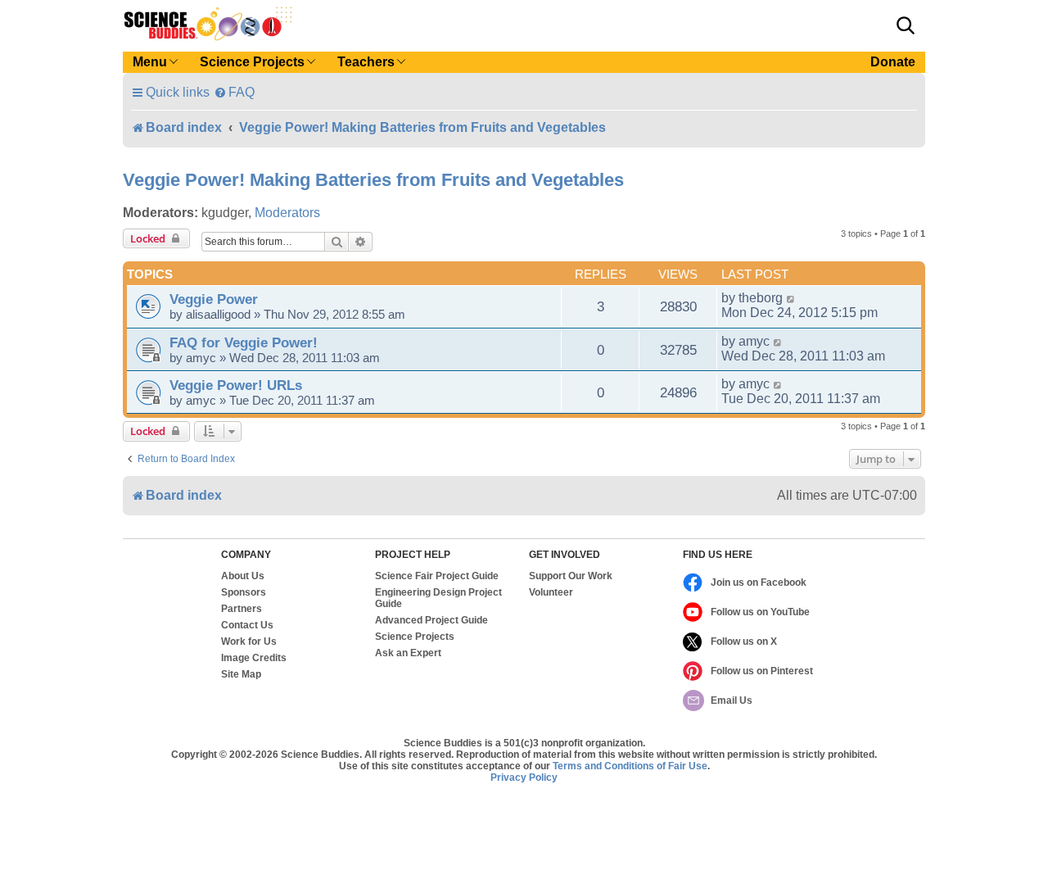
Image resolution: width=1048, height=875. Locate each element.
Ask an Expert (408, 653)
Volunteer (551, 592)
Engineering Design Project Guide (438, 598)
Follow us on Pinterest (762, 671)
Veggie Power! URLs (235, 385)
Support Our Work (570, 576)
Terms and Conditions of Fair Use (630, 766)
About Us (242, 576)
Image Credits (254, 658)
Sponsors (243, 592)
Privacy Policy (524, 777)
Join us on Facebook (758, 582)
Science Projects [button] (252, 62)
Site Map (241, 674)
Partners (241, 608)
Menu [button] (150, 62)
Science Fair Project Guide (437, 576)
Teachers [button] (366, 62)
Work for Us (249, 641)
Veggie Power (213, 299)
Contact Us (247, 625)
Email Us (731, 700)
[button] (905, 25)
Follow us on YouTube (760, 612)
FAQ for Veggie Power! (243, 342)
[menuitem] (234, 92)
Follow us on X (744, 641)
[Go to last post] (791, 298)
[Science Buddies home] (208, 24)
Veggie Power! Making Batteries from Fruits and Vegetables (373, 180)
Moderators (287, 213)
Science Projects (414, 636)
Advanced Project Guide (431, 620)
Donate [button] (892, 62)
